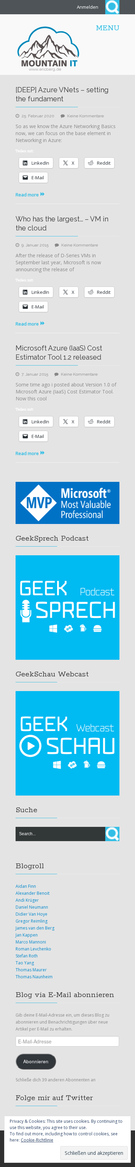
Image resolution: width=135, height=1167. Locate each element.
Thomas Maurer (31, 970)
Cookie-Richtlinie (37, 1140)
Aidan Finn (26, 886)
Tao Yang (25, 963)
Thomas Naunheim (34, 977)
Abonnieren (35, 1061)
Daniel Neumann (32, 907)
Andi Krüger (27, 900)
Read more (27, 194)
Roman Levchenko (33, 949)
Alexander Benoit (33, 893)
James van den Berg (35, 928)
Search (112, 7)
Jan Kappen (27, 935)
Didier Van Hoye (31, 914)
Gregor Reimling (31, 921)
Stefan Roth (27, 956)
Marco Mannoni (31, 942)
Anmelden (87, 7)
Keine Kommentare (85, 115)
